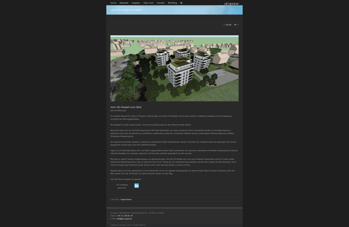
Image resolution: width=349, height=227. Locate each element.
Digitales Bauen (126, 199)
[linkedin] (136, 185)
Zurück (228, 24)
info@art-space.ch (124, 218)
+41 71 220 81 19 (125, 215)
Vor (235, 24)
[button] (181, 2)
